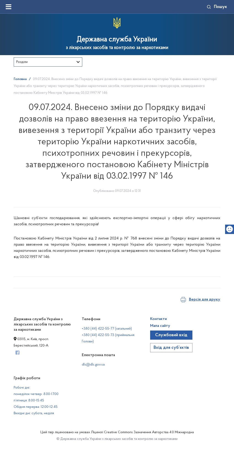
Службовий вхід (171, 335)
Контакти (158, 319)
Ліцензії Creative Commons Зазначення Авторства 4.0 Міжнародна (142, 432)
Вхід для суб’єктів (171, 347)
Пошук (220, 7)
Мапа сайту (160, 326)
